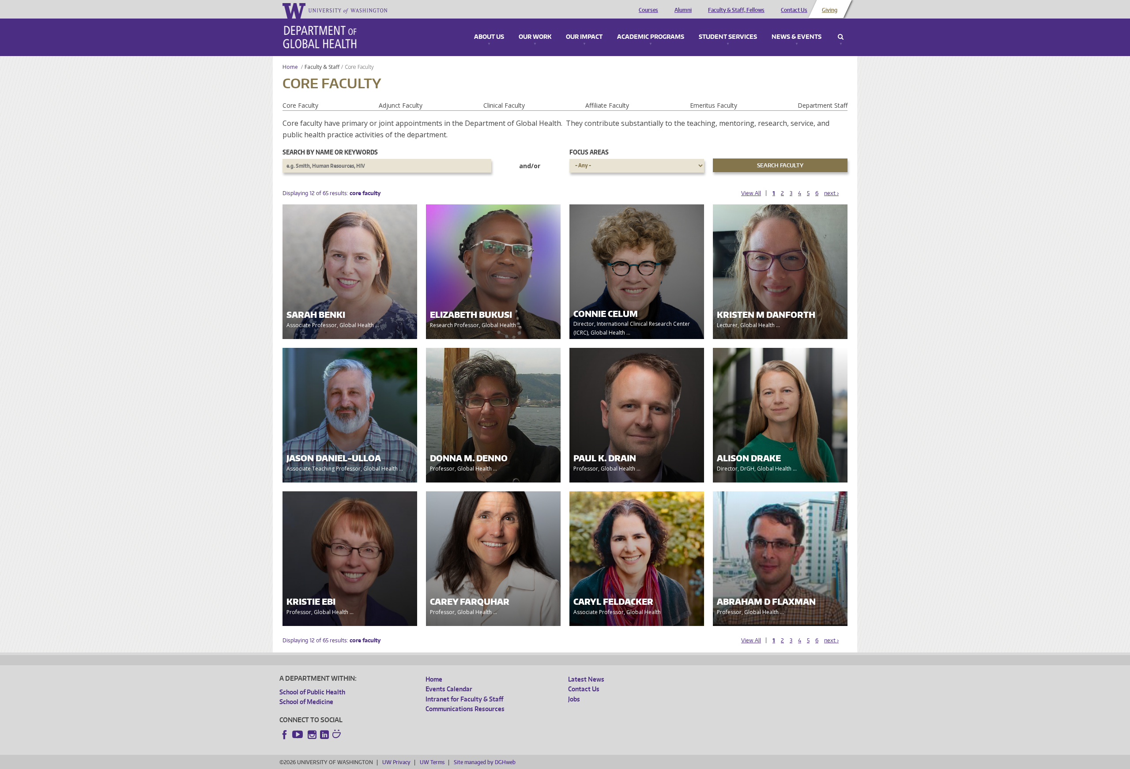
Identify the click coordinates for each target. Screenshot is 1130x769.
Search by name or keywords (330, 152)
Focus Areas (589, 152)
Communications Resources (465, 708)
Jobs (574, 699)
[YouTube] (298, 734)
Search (841, 37)
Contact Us (794, 10)
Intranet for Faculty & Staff (464, 699)
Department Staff (823, 105)
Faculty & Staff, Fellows (736, 10)
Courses (648, 10)
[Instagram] (312, 734)
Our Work (535, 37)
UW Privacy (396, 762)
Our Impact (584, 37)
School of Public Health (312, 692)
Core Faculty (300, 105)
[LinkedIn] (324, 734)
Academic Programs (650, 37)
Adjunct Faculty (400, 105)
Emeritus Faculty (713, 105)
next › (831, 193)
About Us (489, 37)
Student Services (728, 37)
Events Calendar (449, 689)
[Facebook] (284, 734)
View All (751, 193)
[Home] (319, 37)
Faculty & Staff (322, 67)
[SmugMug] (337, 735)
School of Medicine (306, 701)
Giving (829, 10)
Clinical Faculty (504, 105)
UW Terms (432, 762)
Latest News (586, 679)
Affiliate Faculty (607, 105)
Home (290, 67)
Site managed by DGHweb (485, 762)
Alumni (683, 10)
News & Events (796, 37)
